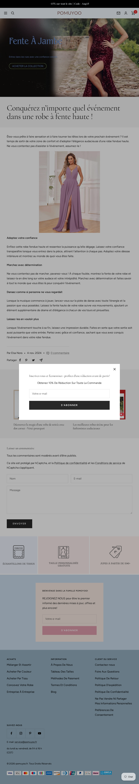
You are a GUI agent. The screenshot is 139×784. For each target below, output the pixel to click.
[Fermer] (115, 369)
